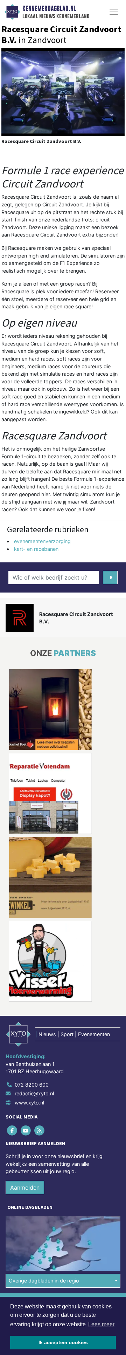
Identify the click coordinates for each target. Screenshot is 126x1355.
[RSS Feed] (40, 1130)
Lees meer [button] (101, 1324)
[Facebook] (12, 1130)
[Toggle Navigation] (113, 12)
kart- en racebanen (36, 549)
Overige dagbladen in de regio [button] (44, 1281)
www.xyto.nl (29, 1103)
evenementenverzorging (42, 541)
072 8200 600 (32, 1085)
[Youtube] (26, 1130)
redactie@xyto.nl (34, 1093)
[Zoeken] (110, 577)
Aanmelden (25, 1187)
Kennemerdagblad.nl (49, 8)
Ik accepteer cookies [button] (63, 1342)
